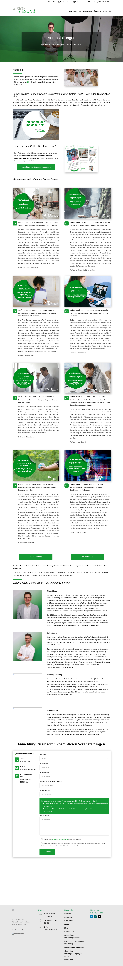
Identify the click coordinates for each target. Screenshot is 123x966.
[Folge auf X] (99, 916)
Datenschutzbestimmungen (59, 839)
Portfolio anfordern (80, 2)
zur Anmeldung (36, 557)
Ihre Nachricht (44, 815)
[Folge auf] (95, 916)
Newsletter (53, 2)
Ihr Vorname (43, 764)
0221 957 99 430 (103, 2)
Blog (105, 11)
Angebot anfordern (65, 2)
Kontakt (92, 2)
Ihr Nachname (44, 772)
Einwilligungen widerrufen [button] (74, 947)
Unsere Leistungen (74, 11)
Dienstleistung (69, 917)
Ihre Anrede (43, 754)
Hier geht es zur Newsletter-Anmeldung (36, 167)
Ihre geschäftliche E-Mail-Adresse (50, 781)
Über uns (97, 11)
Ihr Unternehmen (45, 790)
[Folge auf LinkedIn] (91, 916)
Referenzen (87, 11)
